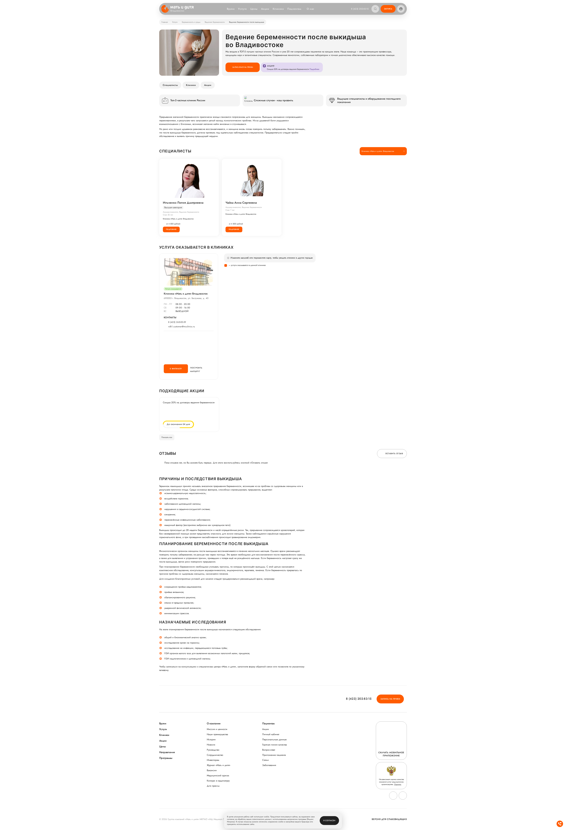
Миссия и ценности (217, 729)
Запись (388, 8)
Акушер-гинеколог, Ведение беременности (181, 212)
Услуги (242, 9)
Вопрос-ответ (268, 750)
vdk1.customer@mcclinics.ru (181, 326)
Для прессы (213, 786)
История (211, 739)
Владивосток (177, 10)
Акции (265, 9)
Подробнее (171, 229)
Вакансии (212, 770)
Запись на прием (390, 698)
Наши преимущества (217, 734)
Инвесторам (213, 760)
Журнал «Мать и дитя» (218, 765)
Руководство (213, 750)
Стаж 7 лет (230, 210)
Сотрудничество (215, 755)
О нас (310, 9)
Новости (211, 744)
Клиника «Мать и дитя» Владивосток (178, 218)
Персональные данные (274, 739)
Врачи (231, 9)
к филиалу (176, 368)
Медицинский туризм (218, 775)
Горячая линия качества (274, 744)
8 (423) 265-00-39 (177, 322)
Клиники (278, 9)
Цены (254, 9)
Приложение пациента (274, 755)
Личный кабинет (270, 734)
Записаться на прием (242, 67)
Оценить (397, 784)
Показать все (166, 437)
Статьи (265, 760)
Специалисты (170, 85)
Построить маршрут (196, 369)
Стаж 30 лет (168, 214)
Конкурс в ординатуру (218, 780)
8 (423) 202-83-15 (359, 8)
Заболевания (269, 765)
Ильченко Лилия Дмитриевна (183, 203)
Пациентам (294, 9)
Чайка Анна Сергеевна (241, 203)
